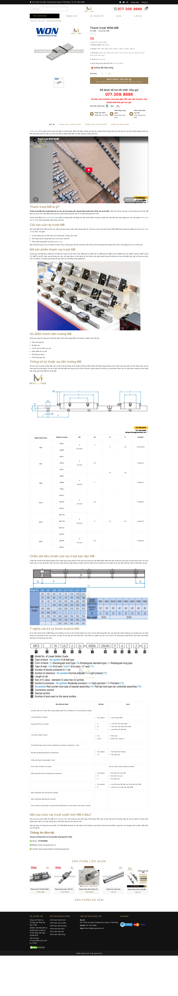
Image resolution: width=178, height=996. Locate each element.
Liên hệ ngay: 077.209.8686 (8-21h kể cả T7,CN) (38, 940)
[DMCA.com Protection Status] (37, 947)
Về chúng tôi (97, 16)
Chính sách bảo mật (57, 931)
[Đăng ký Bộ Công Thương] (126, 924)
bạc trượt (59, 241)
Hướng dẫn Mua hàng (103, 68)
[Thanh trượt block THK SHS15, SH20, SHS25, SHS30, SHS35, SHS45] (64, 876)
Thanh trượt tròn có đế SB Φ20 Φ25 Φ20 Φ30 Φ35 (145, 889)
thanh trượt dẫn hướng (51, 217)
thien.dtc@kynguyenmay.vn (94, 928)
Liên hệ (138, 16)
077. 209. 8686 (79, 2)
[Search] (65, 9)
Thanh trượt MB (35, 131)
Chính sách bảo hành (57, 928)
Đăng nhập (135, 2)
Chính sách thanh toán (57, 920)
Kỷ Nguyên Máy (61, 819)
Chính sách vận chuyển (58, 923)
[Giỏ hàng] (146, 9)
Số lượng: (93, 73)
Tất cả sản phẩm (39, 16)
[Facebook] (120, 2)
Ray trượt (41, 21)
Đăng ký (144, 2)
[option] (59, 51)
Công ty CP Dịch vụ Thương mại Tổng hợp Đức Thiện (37, 922)
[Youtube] (124, 2)
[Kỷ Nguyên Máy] (89, 9)
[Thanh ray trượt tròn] (113, 876)
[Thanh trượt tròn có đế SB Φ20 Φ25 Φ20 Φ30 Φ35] (137, 876)
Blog (119, 16)
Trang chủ (71, 16)
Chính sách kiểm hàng (57, 934)
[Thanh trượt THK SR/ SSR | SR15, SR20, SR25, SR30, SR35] (40, 876)
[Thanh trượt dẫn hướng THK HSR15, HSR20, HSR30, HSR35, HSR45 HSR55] (89, 876)
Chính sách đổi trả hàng (58, 926)
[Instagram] (127, 2)
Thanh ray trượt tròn (113, 889)
